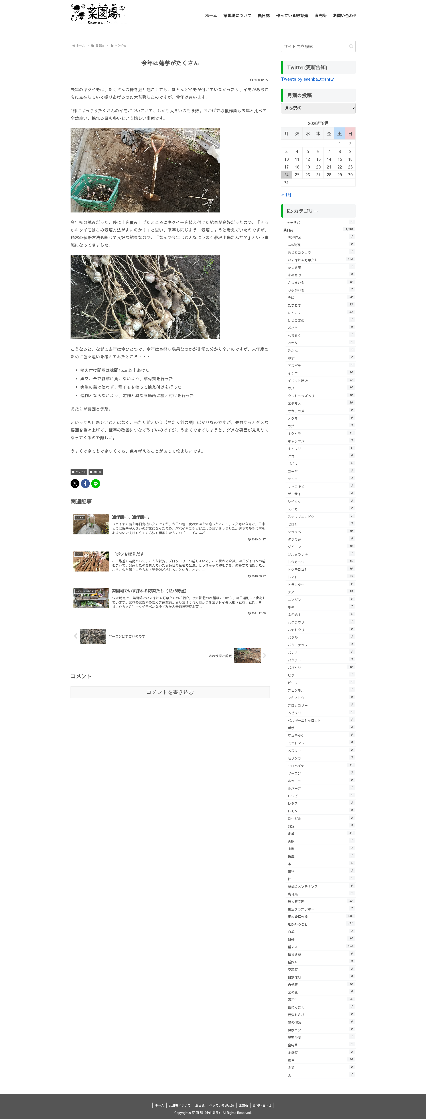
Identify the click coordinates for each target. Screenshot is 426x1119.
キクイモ (80, 472)
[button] (351, 46)
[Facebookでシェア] (85, 483)
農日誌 (97, 472)
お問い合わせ (262, 1105)
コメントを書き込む (170, 692)
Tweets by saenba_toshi (305, 79)
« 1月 (286, 195)
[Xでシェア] (75, 483)
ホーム (159, 1105)
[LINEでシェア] (95, 483)
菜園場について (180, 1105)
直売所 (243, 1105)
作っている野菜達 (221, 1105)
